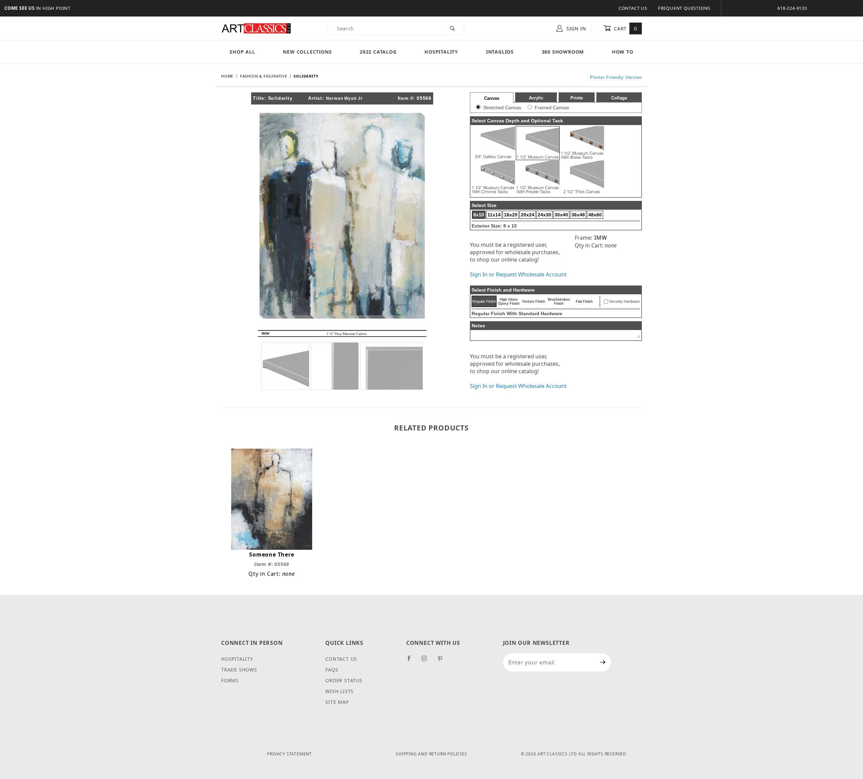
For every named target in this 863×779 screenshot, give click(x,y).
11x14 (494, 214)
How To (622, 52)
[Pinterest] (442, 661)
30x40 (561, 214)
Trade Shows (239, 669)
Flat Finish (584, 301)
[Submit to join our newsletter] (603, 662)
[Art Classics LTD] (256, 28)
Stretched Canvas (502, 107)
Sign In (575, 28)
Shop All (242, 52)
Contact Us (633, 8)
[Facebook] (411, 661)
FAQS (331, 669)
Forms (230, 680)
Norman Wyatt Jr (344, 98)
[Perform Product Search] (452, 28)
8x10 (478, 214)
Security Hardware (624, 301)
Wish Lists (339, 691)
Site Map (337, 702)
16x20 (510, 214)
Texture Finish (533, 301)
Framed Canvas (552, 107)
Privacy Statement (289, 754)
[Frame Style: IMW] (342, 359)
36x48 (578, 214)
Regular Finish (484, 301)
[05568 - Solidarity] (342, 215)
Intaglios (500, 52)
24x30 (544, 214)
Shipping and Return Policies (431, 754)
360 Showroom (563, 52)
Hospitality (441, 52)
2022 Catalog (378, 52)
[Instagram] (427, 661)
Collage (619, 97)
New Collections (307, 52)
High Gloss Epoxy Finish (508, 301)
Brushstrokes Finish (559, 301)
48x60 (595, 214)
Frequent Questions (684, 8)
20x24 (527, 214)
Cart (625, 28)
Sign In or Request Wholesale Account (518, 274)
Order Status (343, 680)
